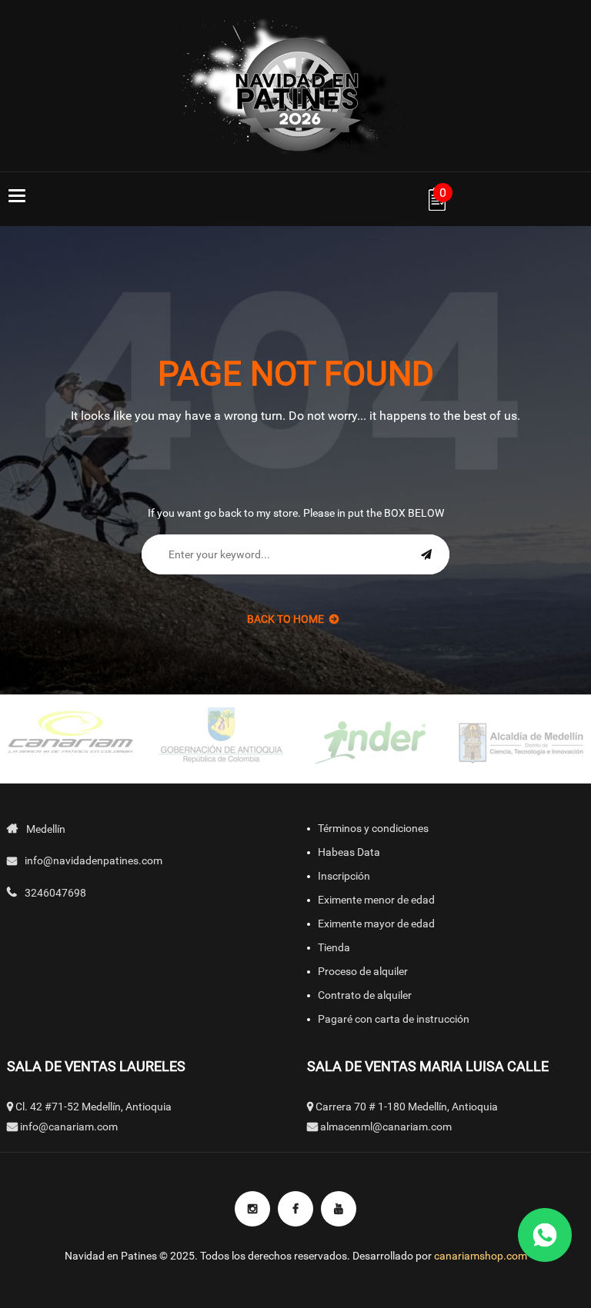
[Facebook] (295, 1208)
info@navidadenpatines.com (93, 860)
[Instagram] (252, 1208)
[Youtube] (338, 1208)
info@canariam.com (69, 1126)
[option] (220, 739)
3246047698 (55, 893)
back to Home (285, 619)
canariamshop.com (480, 1256)
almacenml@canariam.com (386, 1126)
